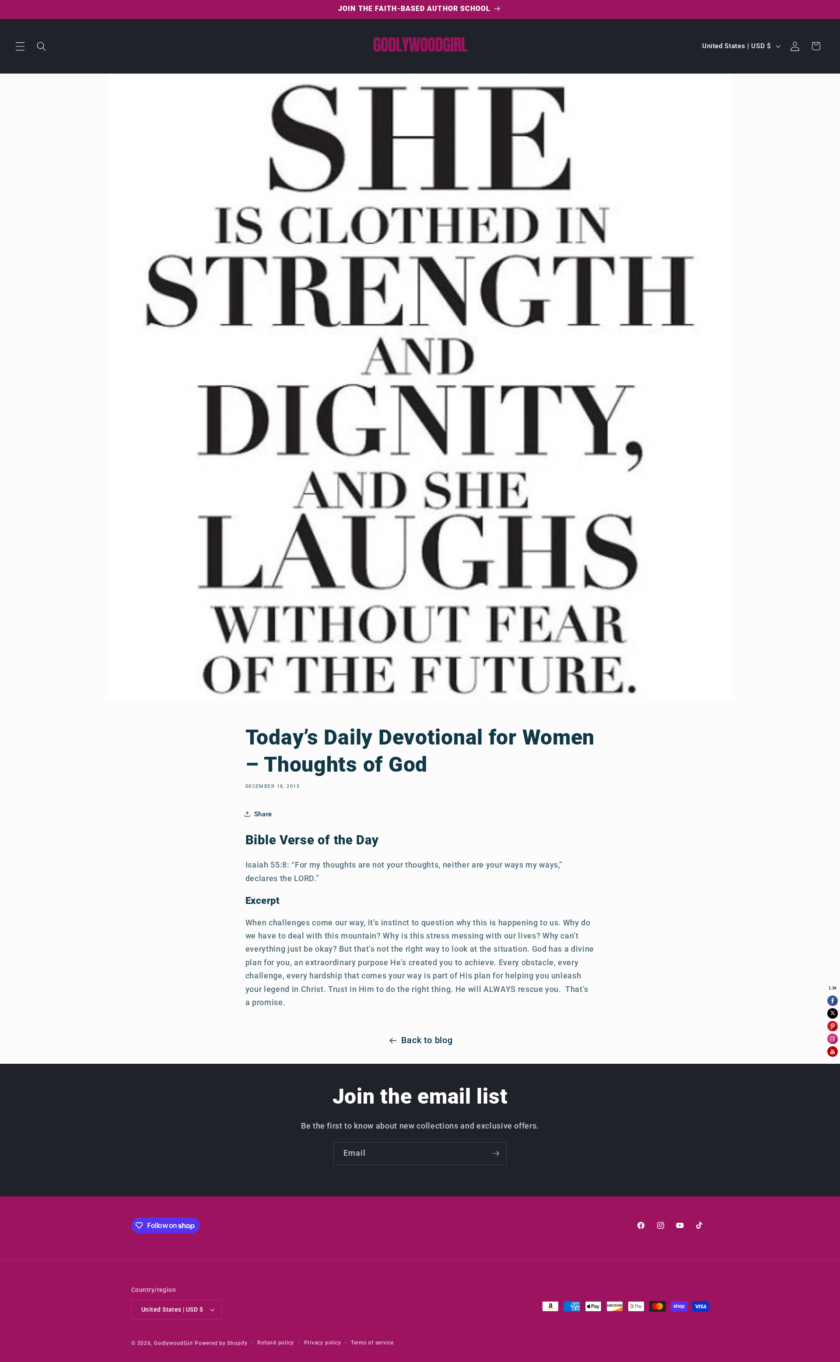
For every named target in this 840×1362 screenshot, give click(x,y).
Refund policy (275, 1343)
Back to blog (427, 1040)
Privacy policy (322, 1343)
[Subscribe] (495, 1153)
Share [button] (263, 814)
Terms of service (372, 1343)
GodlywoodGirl (173, 1343)
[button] (20, 45)
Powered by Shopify (221, 1343)
